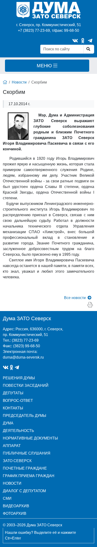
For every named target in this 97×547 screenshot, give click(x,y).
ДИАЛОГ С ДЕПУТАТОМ (24, 491)
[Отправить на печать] (90, 305)
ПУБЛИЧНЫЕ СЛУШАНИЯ (26, 453)
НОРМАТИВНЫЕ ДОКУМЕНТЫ (30, 438)
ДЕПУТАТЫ (13, 393)
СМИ (7, 498)
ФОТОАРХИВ (14, 513)
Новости (19, 82)
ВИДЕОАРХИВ (16, 506)
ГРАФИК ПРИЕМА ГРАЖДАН (28, 476)
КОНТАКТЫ (13, 408)
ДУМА (8, 423)
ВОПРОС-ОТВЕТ (18, 401)
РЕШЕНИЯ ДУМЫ (19, 378)
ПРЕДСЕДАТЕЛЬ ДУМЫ (24, 416)
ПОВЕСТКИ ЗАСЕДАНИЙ (25, 385)
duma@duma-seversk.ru (23, 357)
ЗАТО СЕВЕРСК (17, 461)
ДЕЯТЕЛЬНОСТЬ (18, 431)
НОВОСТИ (12, 483)
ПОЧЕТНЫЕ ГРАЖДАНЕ (25, 468)
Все (75, 298)
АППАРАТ (12, 446)
